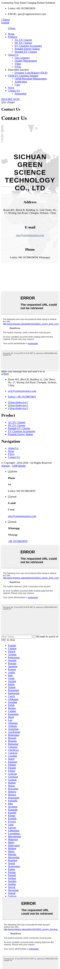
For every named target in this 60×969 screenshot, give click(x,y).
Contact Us (14, 90)
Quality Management (26, 60)
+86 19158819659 (18, 541)
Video (18, 63)
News (11, 87)
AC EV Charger (23, 39)
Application (21, 81)
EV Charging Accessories (28, 45)
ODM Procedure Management (31, 78)
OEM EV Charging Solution (23, 75)
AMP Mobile (19, 465)
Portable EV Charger (26, 51)
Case (17, 84)
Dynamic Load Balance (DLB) (31, 72)
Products (12, 36)
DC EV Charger (23, 42)
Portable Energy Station (27, 48)
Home (11, 33)
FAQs (18, 66)
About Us (13, 54)
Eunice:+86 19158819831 (22, 396)
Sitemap (5, 465)
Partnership (20, 93)
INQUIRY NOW (10, 99)
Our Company (22, 57)
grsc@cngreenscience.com (22, 391)
